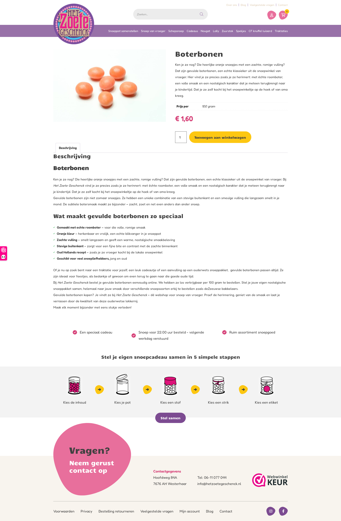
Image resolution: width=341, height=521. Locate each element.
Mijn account (190, 511)
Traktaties (281, 31)
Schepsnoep (176, 31)
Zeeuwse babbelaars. (223, 289)
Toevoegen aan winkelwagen (220, 137)
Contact (283, 5)
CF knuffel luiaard (260, 31)
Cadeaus (192, 31)
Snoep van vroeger (153, 31)
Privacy (86, 511)
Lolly (216, 31)
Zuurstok (227, 31)
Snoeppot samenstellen (123, 31)
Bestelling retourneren (116, 511)
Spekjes (241, 31)
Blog (243, 5)
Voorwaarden (63, 511)
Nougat (205, 31)
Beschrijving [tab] (68, 148)
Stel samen (170, 418)
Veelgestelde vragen (262, 5)
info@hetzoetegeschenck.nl (219, 484)
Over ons (231, 5)
